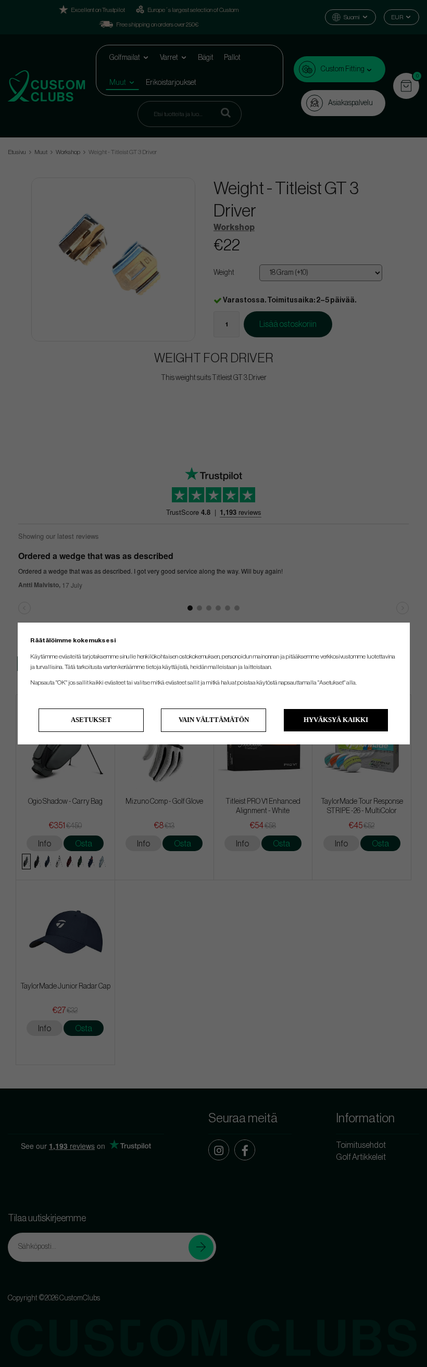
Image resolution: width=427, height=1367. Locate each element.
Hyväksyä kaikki (336, 720)
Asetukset (91, 720)
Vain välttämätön (214, 720)
